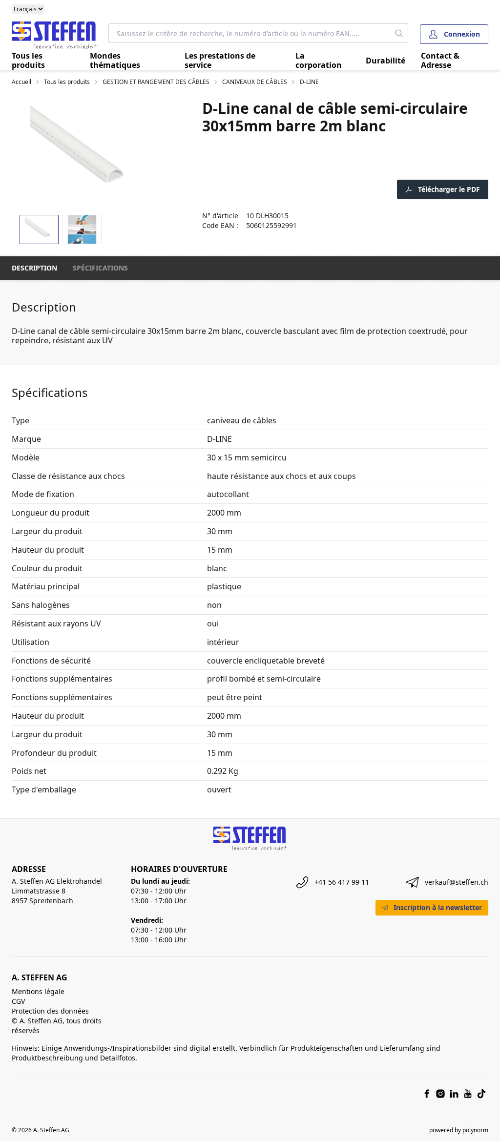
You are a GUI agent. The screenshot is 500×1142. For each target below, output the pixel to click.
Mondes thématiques (115, 60)
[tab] (39, 230)
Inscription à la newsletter (438, 907)
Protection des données (50, 1011)
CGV (18, 1001)
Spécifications (100, 267)
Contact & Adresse (440, 60)
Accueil (21, 82)
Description (34, 267)
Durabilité (385, 60)
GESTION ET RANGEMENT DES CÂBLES (156, 82)
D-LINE (309, 82)
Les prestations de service (220, 60)
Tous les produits (28, 60)
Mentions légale (38, 991)
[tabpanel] (83, 153)
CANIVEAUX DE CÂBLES (254, 82)
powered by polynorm (458, 1130)
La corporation (318, 60)
